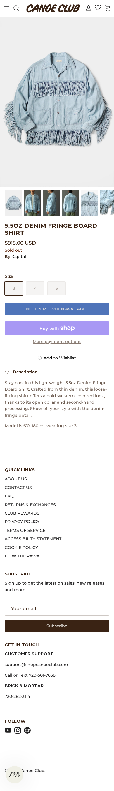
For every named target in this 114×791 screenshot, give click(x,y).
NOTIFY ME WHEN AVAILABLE (57, 309)
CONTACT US (18, 487)
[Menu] (6, 8)
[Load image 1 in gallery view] (57, 102)
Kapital (18, 256)
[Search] (19, 8)
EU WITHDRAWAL (23, 556)
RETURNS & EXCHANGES (30, 504)
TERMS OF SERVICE (25, 530)
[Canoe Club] (53, 8)
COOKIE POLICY (21, 547)
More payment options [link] (57, 341)
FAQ (9, 496)
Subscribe (57, 625)
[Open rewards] (14, 774)
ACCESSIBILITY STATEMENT (33, 538)
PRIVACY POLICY (22, 521)
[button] (88, 8)
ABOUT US (16, 478)
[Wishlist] (98, 8)
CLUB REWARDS (22, 513)
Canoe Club (32, 770)
